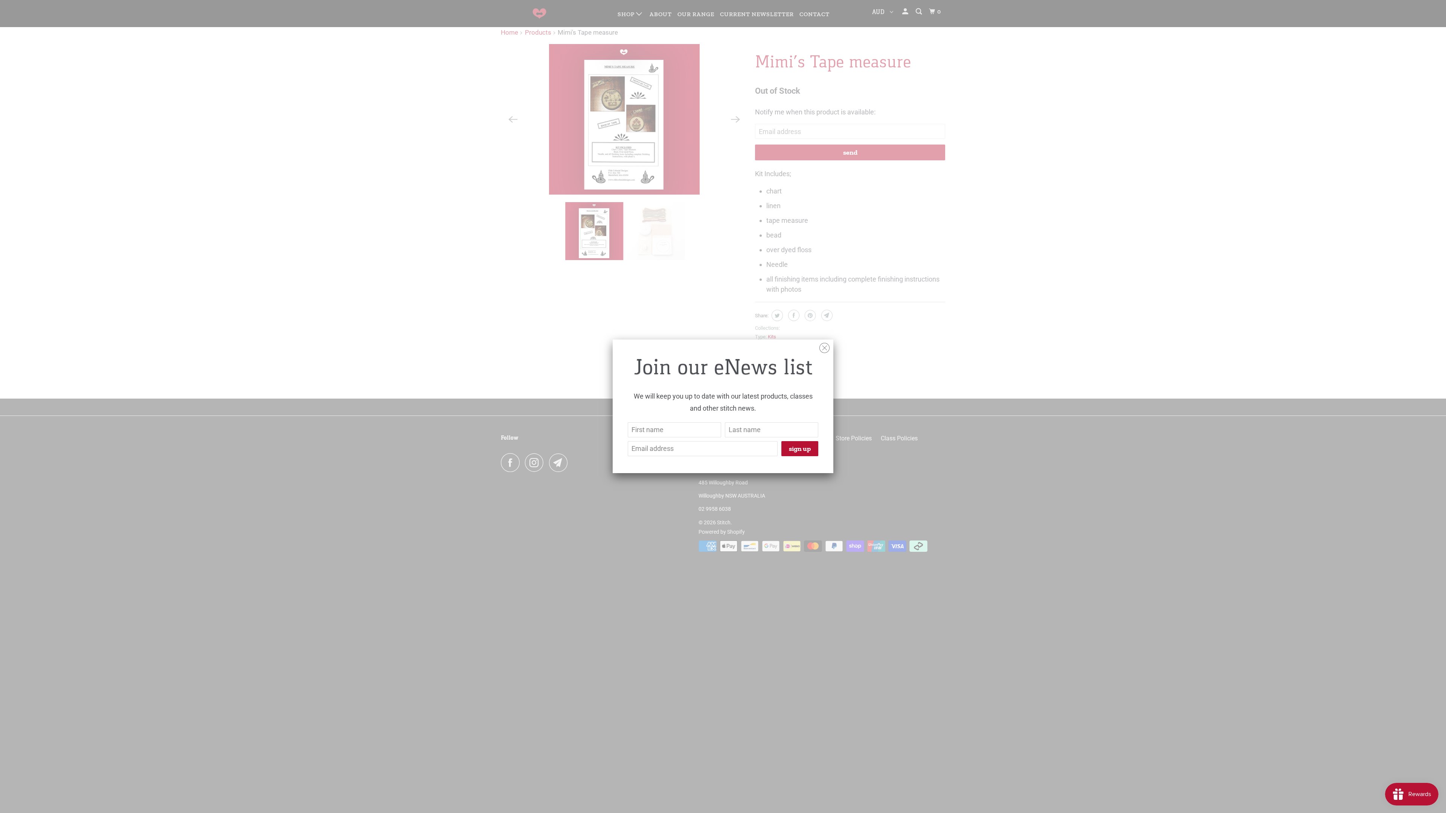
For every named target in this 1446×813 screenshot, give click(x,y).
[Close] (824, 346)
